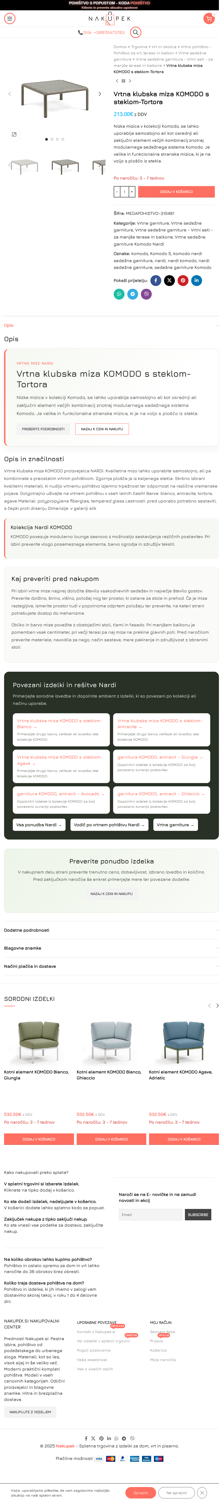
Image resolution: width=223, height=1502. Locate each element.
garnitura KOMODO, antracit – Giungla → (160, 757)
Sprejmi (141, 1492)
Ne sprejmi (176, 1492)
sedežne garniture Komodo (183, 267)
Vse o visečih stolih (95, 1368)
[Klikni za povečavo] (14, 134)
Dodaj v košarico (176, 191)
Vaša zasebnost (92, 1359)
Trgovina (139, 46)
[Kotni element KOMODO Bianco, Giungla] (39, 1040)
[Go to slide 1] (46, 139)
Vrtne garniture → (175, 824)
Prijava (159, 1339)
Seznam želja (162, 1331)
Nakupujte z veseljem (30, 1412)
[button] (9, 94)
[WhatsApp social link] (119, 294)
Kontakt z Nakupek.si (100, 1330)
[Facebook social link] (155, 280)
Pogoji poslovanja (94, 1350)
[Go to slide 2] (52, 139)
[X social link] (169, 280)
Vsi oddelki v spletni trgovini (107, 1339)
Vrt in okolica (164, 46)
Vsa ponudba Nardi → (39, 824)
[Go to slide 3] (57, 139)
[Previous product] (117, 81)
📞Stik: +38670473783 (101, 32)
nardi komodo (182, 260)
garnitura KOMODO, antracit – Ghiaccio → (161, 793)
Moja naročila (163, 1359)
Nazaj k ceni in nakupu (102, 429)
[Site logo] (109, 17)
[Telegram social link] (132, 294)
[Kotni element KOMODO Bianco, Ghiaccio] (112, 1040)
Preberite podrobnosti (43, 429)
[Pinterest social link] (183, 280)
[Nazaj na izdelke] (123, 81)
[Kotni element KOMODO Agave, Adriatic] (184, 1040)
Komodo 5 (160, 253)
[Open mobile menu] (9, 18)
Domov (120, 46)
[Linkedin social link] (196, 280)
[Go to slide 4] (62, 139)
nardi (160, 260)
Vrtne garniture (153, 223)
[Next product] (130, 81)
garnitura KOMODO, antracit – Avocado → (61, 793)
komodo (139, 253)
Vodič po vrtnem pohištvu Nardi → (109, 824)
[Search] (135, 32)
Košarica (158, 1350)
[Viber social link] (146, 294)
